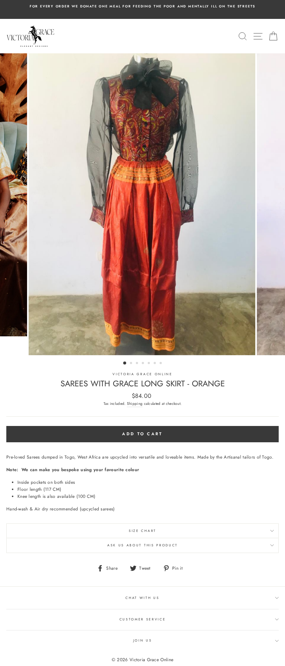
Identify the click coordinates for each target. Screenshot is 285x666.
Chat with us (142, 597)
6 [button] (155, 364)
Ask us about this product (142, 545)
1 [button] (125, 363)
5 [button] (149, 364)
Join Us (142, 640)
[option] (142, 6)
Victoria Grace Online (142, 374)
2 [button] (132, 364)
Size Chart (142, 530)
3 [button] (138, 364)
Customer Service (142, 619)
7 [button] (161, 364)
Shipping (134, 403)
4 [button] (143, 364)
